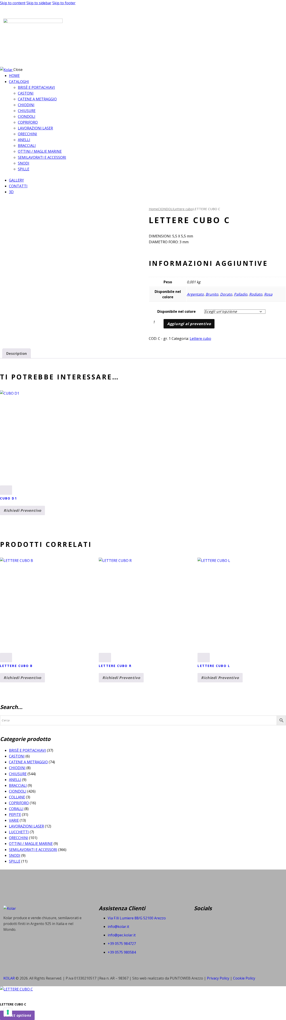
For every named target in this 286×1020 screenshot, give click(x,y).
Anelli (15, 779)
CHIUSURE (18, 773)
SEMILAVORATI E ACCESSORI (33, 849)
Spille (14, 861)
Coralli (16, 808)
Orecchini (18, 837)
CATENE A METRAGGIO (28, 762)
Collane (17, 797)
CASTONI (17, 756)
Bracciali (18, 785)
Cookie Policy (244, 978)
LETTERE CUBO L (214, 666)
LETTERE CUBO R (115, 666)
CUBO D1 (8, 498)
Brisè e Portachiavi (27, 750)
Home (153, 209)
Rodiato (255, 294)
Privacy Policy (218, 978)
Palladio (240, 294)
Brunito (212, 294)
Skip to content (12, 2)
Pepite (15, 814)
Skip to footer (64, 2)
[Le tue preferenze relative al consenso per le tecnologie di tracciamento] (8, 1012)
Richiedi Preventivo (22, 510)
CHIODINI (17, 767)
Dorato (226, 294)
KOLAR (9, 978)
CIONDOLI (165, 209)
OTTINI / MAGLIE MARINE (31, 843)
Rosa (268, 294)
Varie (14, 820)
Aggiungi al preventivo (189, 323)
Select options (17, 1015)
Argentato (195, 294)
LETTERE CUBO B (16, 666)
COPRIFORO (19, 802)
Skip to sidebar (38, 2)
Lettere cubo (183, 209)
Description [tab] (16, 353)
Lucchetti (19, 832)
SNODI (14, 855)
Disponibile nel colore (176, 311)
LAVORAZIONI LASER (26, 826)
